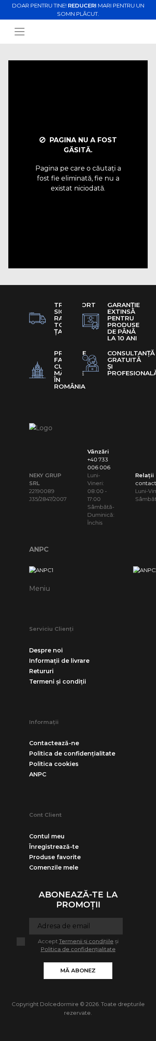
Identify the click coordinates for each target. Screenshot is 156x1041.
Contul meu (46, 836)
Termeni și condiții (57, 681)
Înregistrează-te (54, 846)
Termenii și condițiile (86, 941)
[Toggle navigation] (19, 32)
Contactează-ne (54, 743)
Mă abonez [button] (78, 970)
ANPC (39, 549)
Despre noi (46, 650)
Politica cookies (54, 764)
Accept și (78, 945)
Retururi (41, 671)
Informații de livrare (59, 660)
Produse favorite (55, 857)
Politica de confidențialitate (72, 753)
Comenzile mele (53, 867)
